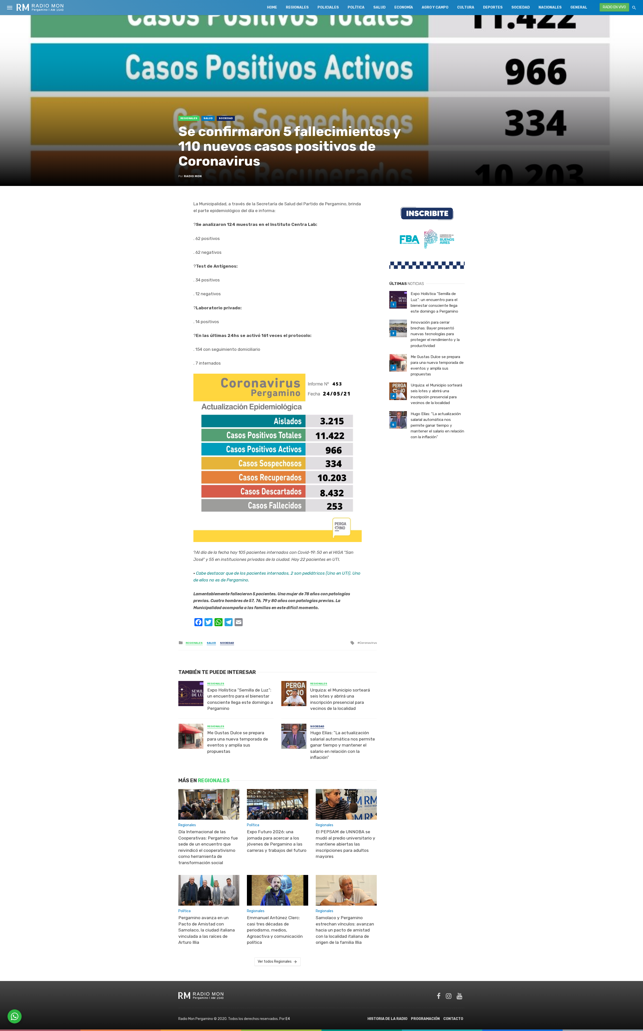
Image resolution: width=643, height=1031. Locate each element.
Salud (379, 7)
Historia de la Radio (387, 1019)
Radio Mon (193, 176)
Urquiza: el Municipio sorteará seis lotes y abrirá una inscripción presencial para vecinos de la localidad (340, 699)
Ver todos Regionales (275, 961)
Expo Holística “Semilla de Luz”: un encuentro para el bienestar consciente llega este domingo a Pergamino (240, 699)
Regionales (297, 7)
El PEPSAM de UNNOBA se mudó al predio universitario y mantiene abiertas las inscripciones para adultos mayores (345, 844)
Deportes (493, 7)
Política (356, 7)
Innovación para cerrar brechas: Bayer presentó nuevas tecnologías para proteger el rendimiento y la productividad (435, 334)
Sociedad (520, 7)
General (578, 7)
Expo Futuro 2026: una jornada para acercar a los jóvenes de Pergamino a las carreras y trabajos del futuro (276, 841)
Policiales (328, 7)
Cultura (465, 7)
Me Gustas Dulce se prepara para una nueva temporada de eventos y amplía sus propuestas (237, 742)
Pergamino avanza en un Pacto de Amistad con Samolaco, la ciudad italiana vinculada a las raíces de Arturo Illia (206, 930)
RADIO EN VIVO (614, 7)
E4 (288, 1019)
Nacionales (550, 7)
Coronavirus (368, 643)
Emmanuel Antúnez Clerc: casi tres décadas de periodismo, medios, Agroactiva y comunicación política (275, 930)
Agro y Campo (435, 7)
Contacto (453, 1019)
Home (272, 7)
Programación (425, 1019)
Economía (403, 7)
